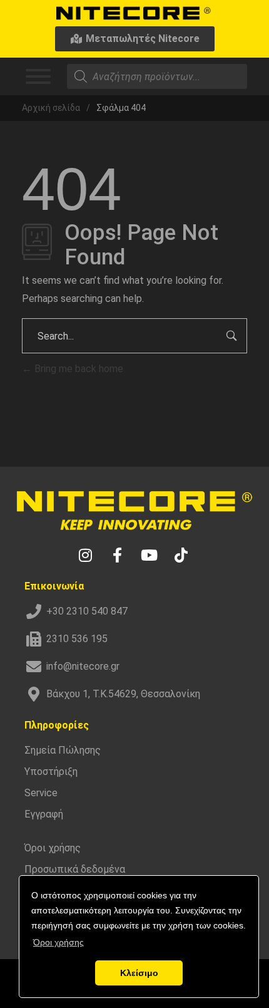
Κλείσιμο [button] (139, 973)
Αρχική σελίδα (51, 108)
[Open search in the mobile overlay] (157, 76)
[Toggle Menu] (38, 76)
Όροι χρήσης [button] (58, 942)
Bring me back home (77, 369)
